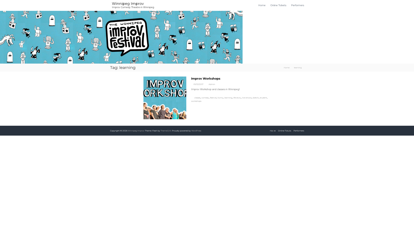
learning (228, 97)
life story (237, 97)
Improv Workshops (205, 78)
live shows (247, 97)
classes (197, 97)
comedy (205, 97)
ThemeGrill (166, 130)
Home (262, 5)
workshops (196, 101)
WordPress (196, 130)
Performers (297, 5)
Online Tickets (278, 5)
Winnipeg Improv (128, 3)
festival (213, 97)
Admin (212, 84)
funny (220, 97)
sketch (256, 97)
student (263, 97)
